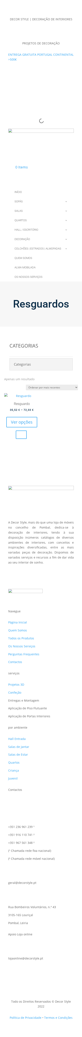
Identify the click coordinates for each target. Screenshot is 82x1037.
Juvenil (13, 778)
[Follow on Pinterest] (49, 71)
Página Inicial (17, 622)
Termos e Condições (58, 1018)
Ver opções (22, 422)
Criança (13, 770)
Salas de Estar (18, 754)
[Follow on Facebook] (24, 71)
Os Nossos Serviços (21, 646)
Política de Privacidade (25, 1018)
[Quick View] (21, 435)
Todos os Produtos (21, 638)
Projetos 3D (16, 685)
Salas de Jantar (18, 747)
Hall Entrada (17, 739)
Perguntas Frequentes (23, 654)
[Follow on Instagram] (41, 71)
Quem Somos (17, 630)
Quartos (14, 762)
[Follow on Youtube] (57, 71)
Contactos (15, 662)
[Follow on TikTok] (32, 71)
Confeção (14, 692)
